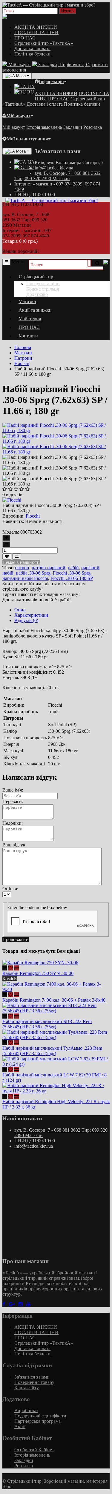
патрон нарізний (48, 567)
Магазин (27, 301)
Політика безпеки (32, 53)
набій (73, 567)
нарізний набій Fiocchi (25, 578)
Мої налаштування (27, 138)
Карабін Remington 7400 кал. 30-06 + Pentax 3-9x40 (53, 1000)
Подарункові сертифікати (40, 1415)
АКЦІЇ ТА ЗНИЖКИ (35, 27)
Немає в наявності (21, 562)
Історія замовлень (44, 127)
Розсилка (92, 127)
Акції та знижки (35, 310)
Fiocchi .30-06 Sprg (71, 572)
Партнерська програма (37, 1421)
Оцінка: (10, 888)
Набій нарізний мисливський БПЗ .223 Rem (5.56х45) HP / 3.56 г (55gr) (47, 1024)
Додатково (37, 294)
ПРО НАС (25, 37)
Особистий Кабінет (34, 1449)
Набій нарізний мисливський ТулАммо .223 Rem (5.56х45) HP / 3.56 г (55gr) (52, 1051)
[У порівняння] (16, 556)
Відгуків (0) (26, 620)
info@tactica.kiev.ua (54, 167)
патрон (22, 567)
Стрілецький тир (36, 276)
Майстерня (30, 318)
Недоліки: (12, 823)
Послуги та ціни (43, 283)
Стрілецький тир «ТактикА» (43, 43)
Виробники (26, 1410)
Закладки (72, 127)
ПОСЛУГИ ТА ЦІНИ (36, 32)
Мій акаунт (18, 115)
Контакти (28, 335)
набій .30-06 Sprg (33, 572)
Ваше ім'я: (12, 789)
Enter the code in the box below (37, 907)
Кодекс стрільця (42, 288)
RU (30, 91)
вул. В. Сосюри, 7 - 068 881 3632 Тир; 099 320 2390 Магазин (57, 176)
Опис (19, 609)
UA (30, 86)
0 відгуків (12, 494)
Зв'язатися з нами (32, 1376)
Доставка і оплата (32, 48)
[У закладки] (6, 556)
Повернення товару (34, 1382)
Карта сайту (26, 1387)
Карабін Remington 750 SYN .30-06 (37, 973)
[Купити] (4, 967)
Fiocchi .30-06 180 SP (71, 578)
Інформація (51, 81)
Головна (22, 347)
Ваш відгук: (14, 844)
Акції (19, 1426)
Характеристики (31, 615)
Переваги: (12, 801)
